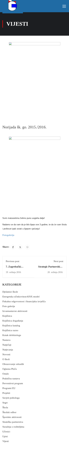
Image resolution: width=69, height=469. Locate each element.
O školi (6, 359)
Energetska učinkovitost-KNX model (20, 296)
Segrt (5, 402)
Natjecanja (7, 349)
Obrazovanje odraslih (13, 364)
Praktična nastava (11, 378)
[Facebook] (13, 247)
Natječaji (6, 345)
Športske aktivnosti (12, 417)
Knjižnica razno (10, 330)
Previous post (12, 261)
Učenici (6, 431)
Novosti (6, 354)
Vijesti (5, 441)
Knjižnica (7, 316)
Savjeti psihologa (11, 398)
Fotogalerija (8, 235)
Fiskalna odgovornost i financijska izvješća (24, 301)
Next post (58, 261)
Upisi (5, 436)
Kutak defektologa (11, 335)
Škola (5, 407)
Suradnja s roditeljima (13, 426)
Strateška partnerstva (12, 422)
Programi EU (8, 388)
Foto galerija (8, 306)
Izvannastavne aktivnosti (14, 311)
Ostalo (5, 373)
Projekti (6, 393)
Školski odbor (9, 412)
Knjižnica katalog (11, 325)
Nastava (6, 340)
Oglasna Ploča (9, 369)
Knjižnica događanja (12, 320)
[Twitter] (20, 247)
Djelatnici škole (10, 291)
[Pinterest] (27, 247)
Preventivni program (12, 383)
